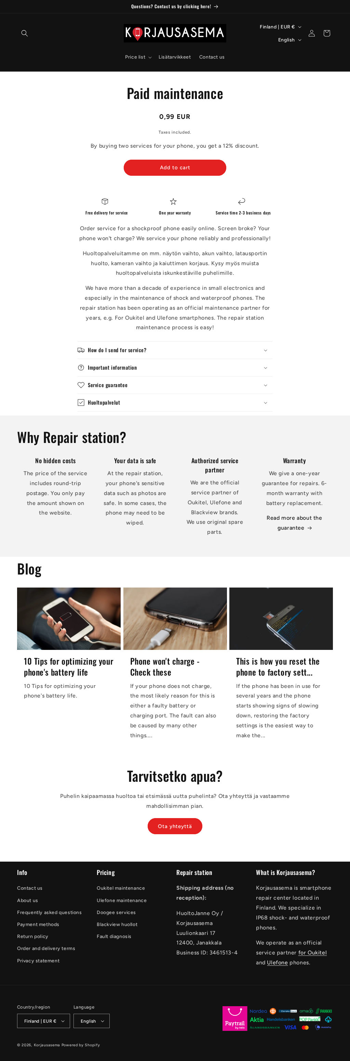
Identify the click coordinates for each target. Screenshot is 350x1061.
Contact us (30, 888)
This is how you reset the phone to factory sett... (278, 666)
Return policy (33, 936)
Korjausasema (47, 1045)
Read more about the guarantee (294, 523)
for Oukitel (312, 952)
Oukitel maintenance (121, 888)
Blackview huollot (117, 924)
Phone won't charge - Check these (165, 666)
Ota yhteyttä (175, 826)
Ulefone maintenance (122, 900)
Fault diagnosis (114, 936)
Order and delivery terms (46, 948)
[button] (24, 33)
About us (27, 900)
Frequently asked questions (49, 912)
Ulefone (277, 962)
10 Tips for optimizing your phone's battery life (68, 666)
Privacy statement (38, 961)
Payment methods (38, 924)
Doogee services (116, 912)
